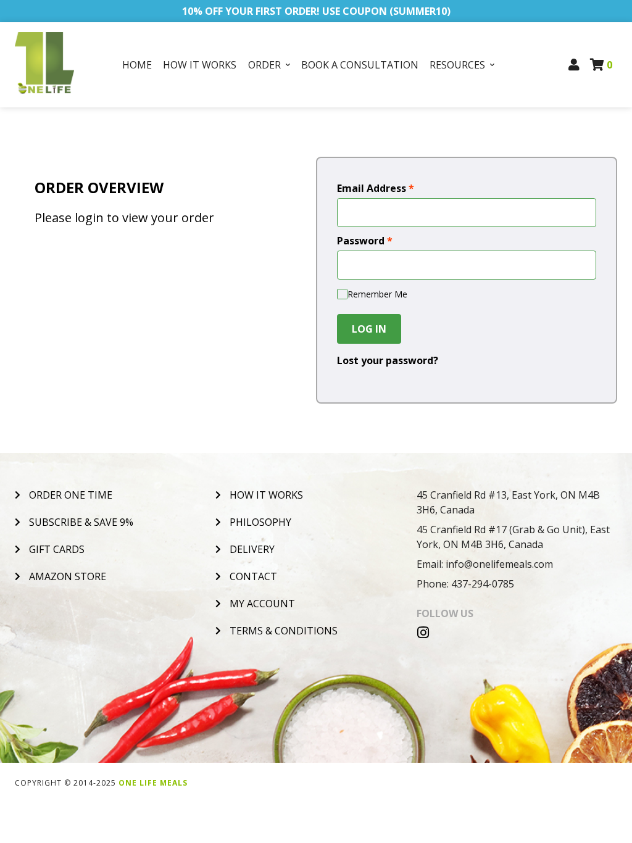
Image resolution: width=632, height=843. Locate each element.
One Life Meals (153, 783)
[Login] (574, 65)
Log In (369, 329)
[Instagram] (423, 632)
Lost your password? (387, 360)
